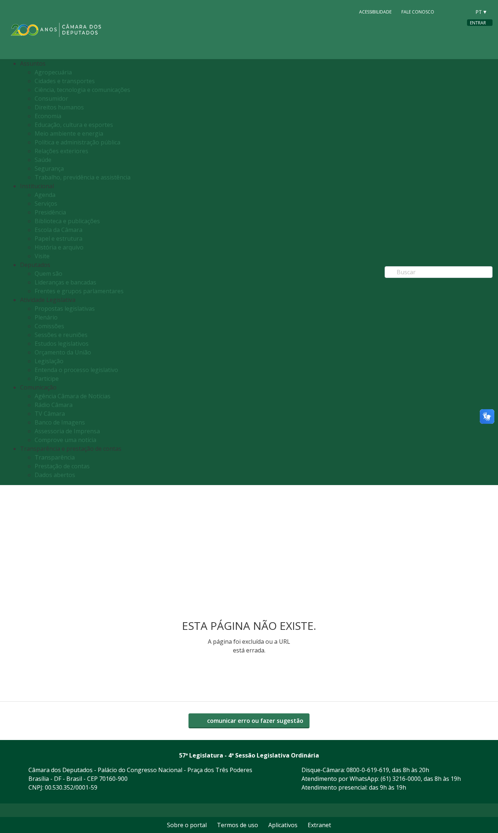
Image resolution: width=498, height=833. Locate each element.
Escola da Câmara (58, 230)
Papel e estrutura (58, 239)
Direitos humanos (59, 107)
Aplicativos (282, 825)
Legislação (49, 361)
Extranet (319, 825)
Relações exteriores (61, 151)
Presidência (50, 212)
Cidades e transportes (65, 81)
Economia (48, 116)
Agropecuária (53, 72)
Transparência (55, 457)
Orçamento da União (63, 352)
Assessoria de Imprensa (67, 431)
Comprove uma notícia (65, 440)
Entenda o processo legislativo (76, 370)
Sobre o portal (187, 825)
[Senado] (462, 11)
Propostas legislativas (65, 309)
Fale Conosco (417, 11)
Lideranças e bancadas (65, 282)
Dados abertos (55, 475)
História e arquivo (59, 247)
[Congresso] (449, 11)
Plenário (46, 317)
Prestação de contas (62, 466)
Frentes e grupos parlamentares (79, 291)
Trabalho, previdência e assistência (83, 177)
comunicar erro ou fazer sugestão (254, 721)
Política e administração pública (77, 142)
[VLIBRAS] (344, 11)
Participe (47, 379)
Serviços (46, 203)
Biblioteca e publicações (67, 221)
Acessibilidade (375, 11)
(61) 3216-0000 (401, 779)
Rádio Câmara (54, 405)
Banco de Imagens (60, 422)
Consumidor (51, 98)
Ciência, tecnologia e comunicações (82, 90)
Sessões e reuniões (61, 335)
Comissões (49, 326)
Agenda (45, 195)
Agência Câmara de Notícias (72, 396)
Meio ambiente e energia (69, 133)
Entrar (478, 23)
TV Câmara (50, 414)
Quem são (48, 274)
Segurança (49, 168)
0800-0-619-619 (367, 770)
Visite (42, 256)
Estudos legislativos (62, 344)
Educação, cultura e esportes (74, 125)
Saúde (43, 160)
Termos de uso (237, 825)
